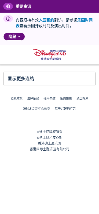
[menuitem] (19, 36)
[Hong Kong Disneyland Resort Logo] (50, 54)
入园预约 (46, 20)
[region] (14, 37)
